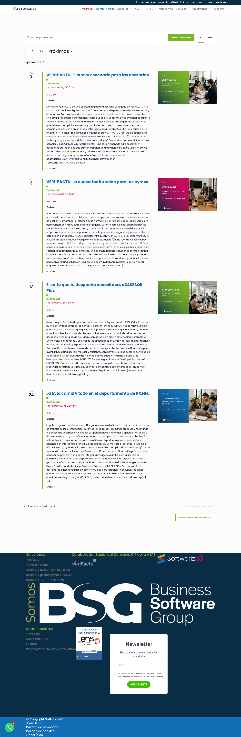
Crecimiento (200, 9)
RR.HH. (149, 9)
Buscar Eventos (181, 37)
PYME (137, 9)
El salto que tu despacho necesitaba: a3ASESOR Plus (94, 287)
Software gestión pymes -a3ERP (49, 575)
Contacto (33, 634)
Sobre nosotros (37, 639)
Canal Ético (34, 735)
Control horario (105, 9)
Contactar (196, 2)
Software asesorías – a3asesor (48, 570)
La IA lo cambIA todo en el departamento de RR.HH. (97, 393)
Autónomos (166, 9)
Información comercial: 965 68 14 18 (162, 2)
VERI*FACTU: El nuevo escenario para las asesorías (97, 75)
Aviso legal (34, 723)
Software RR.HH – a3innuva (45, 580)
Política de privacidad (42, 727)
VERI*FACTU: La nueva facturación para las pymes (97, 181)
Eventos (32, 644)
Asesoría (122, 9)
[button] (9, 727)
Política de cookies (40, 731)
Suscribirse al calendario (194, 517)
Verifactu (87, 9)
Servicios (181, 9)
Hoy (41, 51)
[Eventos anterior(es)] (26, 51)
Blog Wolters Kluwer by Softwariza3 (51, 649)
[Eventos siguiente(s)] (32, 51)
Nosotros (219, 9)
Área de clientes (218, 2)
